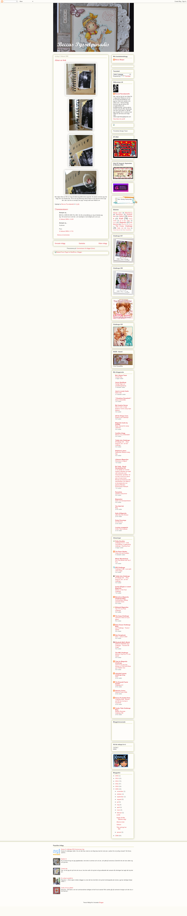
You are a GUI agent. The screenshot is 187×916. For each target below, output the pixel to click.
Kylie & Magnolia (120, 513)
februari (119, 812)
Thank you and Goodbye (122, 553)
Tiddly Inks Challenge (122, 440)
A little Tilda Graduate (121, 529)
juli (118, 802)
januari (119, 832)
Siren (116, 676)
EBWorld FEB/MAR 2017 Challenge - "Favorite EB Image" (122, 645)
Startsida (82, 243)
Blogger (101, 902)
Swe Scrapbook (120, 635)
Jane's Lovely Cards (122, 391)
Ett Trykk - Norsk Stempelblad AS (120, 467)
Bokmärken (119, 214)
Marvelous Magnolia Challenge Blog (122, 597)
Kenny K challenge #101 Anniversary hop (72, 849)
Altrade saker (117, 213)
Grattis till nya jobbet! (67, 888)
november (120, 791)
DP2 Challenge (120, 567)
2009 (117, 789)
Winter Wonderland (121, 558)
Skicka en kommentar (63, 235)
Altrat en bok (120, 822)
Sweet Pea (123, 224)
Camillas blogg (120, 433)
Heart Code (118, 392)
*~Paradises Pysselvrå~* (123, 398)
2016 (117, 776)
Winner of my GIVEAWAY (122, 434)
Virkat (128, 228)
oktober (119, 794)
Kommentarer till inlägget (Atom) (86, 248)
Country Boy (118, 377)
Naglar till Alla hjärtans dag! (121, 818)
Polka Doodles (120, 541)
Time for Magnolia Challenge (121, 662)
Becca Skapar (119, 59)
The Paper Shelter (121, 551)
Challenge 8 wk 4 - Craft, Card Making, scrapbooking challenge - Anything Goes (123, 544)
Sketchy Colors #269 (121, 692)
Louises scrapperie (121, 527)
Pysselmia (118, 492)
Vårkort (119, 824)
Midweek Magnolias (121, 607)
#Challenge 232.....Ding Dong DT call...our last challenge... (121, 443)
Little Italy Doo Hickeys (121, 515)
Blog (116, 507)
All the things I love (121, 416)
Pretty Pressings (120, 520)
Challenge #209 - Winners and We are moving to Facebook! (122, 701)
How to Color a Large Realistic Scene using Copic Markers (123, 408)
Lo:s (114, 222)
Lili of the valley (125, 220)
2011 (117, 784)
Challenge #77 (119, 685)
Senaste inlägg (60, 243)
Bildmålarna (128, 213)
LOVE (118, 815)
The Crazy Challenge (124, 226)
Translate (128, 76)
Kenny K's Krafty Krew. (122, 698)
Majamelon (118, 499)
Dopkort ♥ (64, 859)
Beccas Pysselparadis (122, 94)
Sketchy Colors (120, 690)
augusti (119, 799)
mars (118, 810)
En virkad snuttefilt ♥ (67, 878)
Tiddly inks (120, 228)
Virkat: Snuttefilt (126, 230)
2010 (117, 786)
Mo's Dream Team (121, 375)
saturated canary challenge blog (120, 674)
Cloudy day (64, 868)
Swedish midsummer (121, 493)
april (118, 807)
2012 (117, 781)
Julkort (121, 216)
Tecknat (130, 224)
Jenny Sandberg (120, 382)
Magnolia (123, 222)
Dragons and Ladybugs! (122, 417)
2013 (117, 778)
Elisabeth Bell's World (122, 642)
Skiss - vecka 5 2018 (121, 636)
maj (118, 804)
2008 (117, 835)
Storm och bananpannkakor (123, 500)
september (120, 796)
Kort (121, 218)
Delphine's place (120, 450)
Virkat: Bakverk (116, 230)
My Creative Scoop (121, 405)
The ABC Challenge (121, 652)
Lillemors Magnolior (121, 459)
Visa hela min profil (119, 119)
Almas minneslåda (120, 400)
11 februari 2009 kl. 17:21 (66, 231)
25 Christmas (119, 522)
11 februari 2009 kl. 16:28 (66, 219)
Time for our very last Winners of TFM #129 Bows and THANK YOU (123, 666)
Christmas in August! (121, 461)
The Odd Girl (119, 506)
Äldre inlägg (103, 243)
